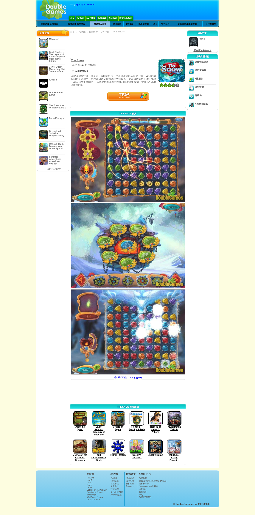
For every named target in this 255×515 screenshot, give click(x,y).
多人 (72, 18)
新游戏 (90, 474)
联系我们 (143, 492)
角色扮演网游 (117, 492)
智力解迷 (165, 24)
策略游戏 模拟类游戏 (187, 24)
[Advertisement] (128, 45)
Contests (130, 486)
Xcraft (89, 480)
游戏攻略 (130, 481)
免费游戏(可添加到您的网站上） (153, 481)
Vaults (89, 487)
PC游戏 (80, 18)
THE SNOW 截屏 (127, 113)
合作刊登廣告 (145, 497)
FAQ (141, 494)
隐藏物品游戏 (125, 18)
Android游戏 (201, 103)
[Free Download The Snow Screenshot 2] (128, 245)
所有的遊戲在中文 (203, 50)
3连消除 (129, 24)
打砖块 (198, 95)
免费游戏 (102, 18)
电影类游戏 (144, 24)
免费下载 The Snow (128, 378)
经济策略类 (211, 24)
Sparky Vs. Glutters (85, 4)
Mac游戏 (90, 18)
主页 (72, 32)
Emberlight (91, 495)
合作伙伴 (143, 478)
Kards (89, 485)
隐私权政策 (144, 483)
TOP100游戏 (53, 168)
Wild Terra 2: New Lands (95, 498)
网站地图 (143, 489)
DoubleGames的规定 (148, 486)
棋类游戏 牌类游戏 (76, 24)
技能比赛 (115, 489)
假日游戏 (117, 24)
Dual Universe (93, 499)
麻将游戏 (199, 87)
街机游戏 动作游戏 (49, 24)
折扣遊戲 (130, 483)
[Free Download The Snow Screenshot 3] (128, 332)
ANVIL (90, 482)
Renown (90, 478)
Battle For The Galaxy (97, 490)
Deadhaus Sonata (95, 492)
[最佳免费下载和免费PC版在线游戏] (53, 10)
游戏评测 (130, 478)
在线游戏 (113, 18)
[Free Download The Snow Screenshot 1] (128, 159)
